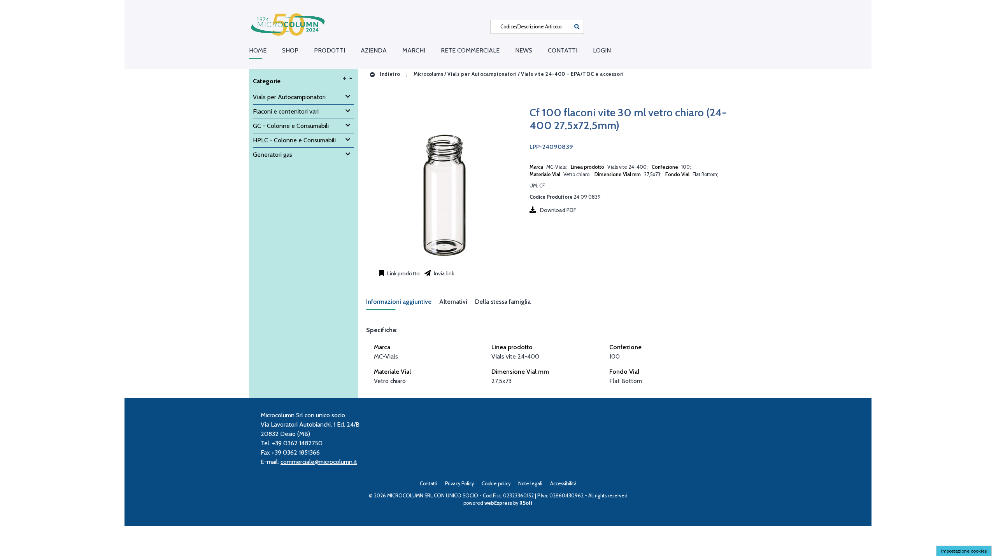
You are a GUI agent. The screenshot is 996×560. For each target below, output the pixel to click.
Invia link (443, 273)
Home (258, 50)
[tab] (402, 304)
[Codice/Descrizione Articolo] (577, 27)
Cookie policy (496, 483)
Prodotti (329, 50)
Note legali (530, 483)
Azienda (374, 50)
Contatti (562, 50)
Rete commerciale (470, 50)
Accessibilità (563, 483)
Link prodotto (403, 273)
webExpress (498, 503)
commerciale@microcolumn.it (319, 462)
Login (602, 50)
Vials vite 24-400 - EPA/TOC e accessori (572, 74)
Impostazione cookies (964, 551)
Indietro (389, 74)
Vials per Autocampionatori (482, 74)
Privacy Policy (459, 483)
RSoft (526, 503)
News (523, 50)
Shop (290, 50)
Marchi (413, 50)
